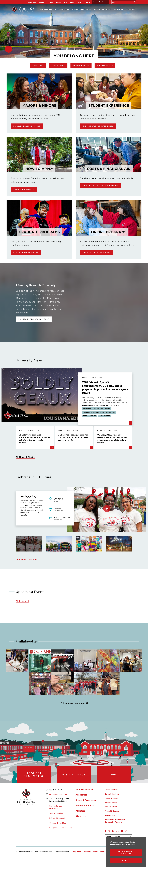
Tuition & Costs (81, 66)
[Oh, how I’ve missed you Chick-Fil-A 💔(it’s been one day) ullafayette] (108, 683)
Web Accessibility (57, 813)
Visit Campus (58, 66)
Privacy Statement (57, 818)
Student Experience (81, 9)
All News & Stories (25, 457)
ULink (72, 2)
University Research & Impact (33, 319)
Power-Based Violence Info (60, 828)
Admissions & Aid (48, 9)
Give (65, 2)
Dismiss (126, 860)
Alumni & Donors (112, 811)
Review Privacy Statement (126, 852)
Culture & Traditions (26, 559)
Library (88, 2)
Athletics (130, 9)
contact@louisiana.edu (58, 794)
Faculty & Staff (111, 802)
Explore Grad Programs (25, 252)
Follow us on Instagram (73, 703)
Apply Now (32, 2)
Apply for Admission (23, 189)
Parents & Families (112, 807)
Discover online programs (96, 252)
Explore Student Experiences (98, 126)
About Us (118, 9)
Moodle (80, 2)
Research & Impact (102, 9)
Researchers (110, 815)
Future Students (111, 790)
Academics (64, 9)
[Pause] (8, 49)
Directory (42, 2)
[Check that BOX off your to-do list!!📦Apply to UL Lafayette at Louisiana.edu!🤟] (85, 660)
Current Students (112, 794)
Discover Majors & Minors (26, 126)
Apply (114, 774)
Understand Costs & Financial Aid (100, 186)
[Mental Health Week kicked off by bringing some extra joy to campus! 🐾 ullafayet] (17, 660)
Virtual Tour (104, 66)
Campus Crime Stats (57, 823)
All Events (21, 601)
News (51, 2)
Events (58, 2)
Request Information (34, 774)
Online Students (111, 798)
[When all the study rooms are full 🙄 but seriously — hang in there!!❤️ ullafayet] (131, 660)
